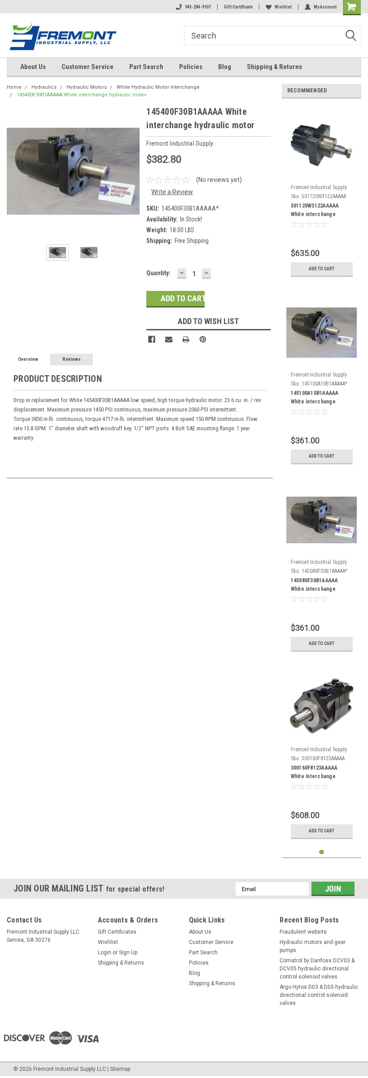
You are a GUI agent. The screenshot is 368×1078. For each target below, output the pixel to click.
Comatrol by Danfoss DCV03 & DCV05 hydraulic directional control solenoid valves (317, 968)
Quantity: (158, 273)
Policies (190, 67)
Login (104, 952)
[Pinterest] (202, 339)
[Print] (185, 339)
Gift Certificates (117, 932)
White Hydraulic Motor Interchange (158, 87)
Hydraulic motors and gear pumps (313, 946)
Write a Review (172, 191)
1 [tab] (321, 852)
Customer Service (87, 67)
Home (14, 87)
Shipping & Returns (274, 67)
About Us (33, 67)
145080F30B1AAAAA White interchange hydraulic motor (314, 585)
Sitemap (120, 1069)
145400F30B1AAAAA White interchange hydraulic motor (82, 95)
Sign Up (128, 952)
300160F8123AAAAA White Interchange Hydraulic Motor (314, 773)
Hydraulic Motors (86, 87)
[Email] (168, 339)
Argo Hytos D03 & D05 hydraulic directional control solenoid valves (319, 995)
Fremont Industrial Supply (319, 187)
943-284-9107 (198, 6)
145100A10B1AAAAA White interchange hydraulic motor (315, 398)
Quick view (322, 173)
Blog (224, 67)
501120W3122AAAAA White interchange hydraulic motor (315, 211)
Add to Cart (321, 268)
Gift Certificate (238, 6)
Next (131, 171)
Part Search (146, 67)
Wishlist (283, 6)
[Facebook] (151, 339)
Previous (16, 171)
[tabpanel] (321, 193)
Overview (28, 359)
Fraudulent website (303, 932)
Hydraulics (44, 87)
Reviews (71, 359)
